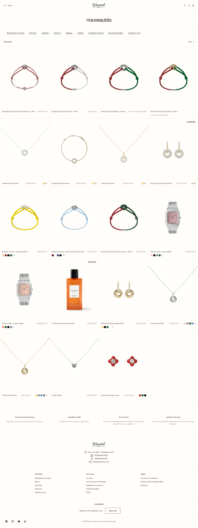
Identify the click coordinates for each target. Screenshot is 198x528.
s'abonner (113, 511)
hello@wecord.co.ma (101, 462)
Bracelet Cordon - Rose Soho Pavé (14, 252)
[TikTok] (25, 521)
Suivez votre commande (96, 482)
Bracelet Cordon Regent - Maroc (113, 111)
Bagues (69, 33)
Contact (89, 478)
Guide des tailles (92, 489)
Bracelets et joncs (96, 33)
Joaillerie (45, 33)
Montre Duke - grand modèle (13, 323)
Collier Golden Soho (9, 395)
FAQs (88, 492)
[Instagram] (13, 521)
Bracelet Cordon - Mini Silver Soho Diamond (68, 252)
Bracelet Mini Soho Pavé (61, 183)
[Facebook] (6, 521)
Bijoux (37, 482)
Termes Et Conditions (149, 478)
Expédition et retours (94, 485)
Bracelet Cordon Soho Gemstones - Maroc (117, 252)
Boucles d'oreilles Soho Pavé (161, 183)
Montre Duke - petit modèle (161, 252)
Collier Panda (57, 395)
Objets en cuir (40, 492)
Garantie (144, 485)
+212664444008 (100, 455)
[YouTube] (19, 521)
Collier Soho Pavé (107, 183)
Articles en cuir (134, 33)
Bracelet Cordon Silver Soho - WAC (65, 111)
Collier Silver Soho (157, 323)
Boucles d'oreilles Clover (110, 395)
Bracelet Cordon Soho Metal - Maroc (164, 111)
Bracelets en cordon (43, 478)
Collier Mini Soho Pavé (10, 183)
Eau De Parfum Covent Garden (63, 323)
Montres (33, 33)
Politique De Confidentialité (152, 482)
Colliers (80, 33)
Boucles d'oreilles (116, 33)
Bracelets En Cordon (15, 33)
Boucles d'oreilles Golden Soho (112, 323)
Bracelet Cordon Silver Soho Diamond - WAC (18, 111)
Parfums (57, 33)
